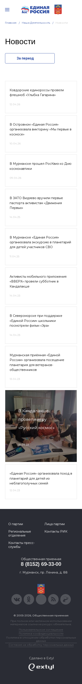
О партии (15, 524)
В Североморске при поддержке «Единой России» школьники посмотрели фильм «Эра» (36, 321)
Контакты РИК (55, 531)
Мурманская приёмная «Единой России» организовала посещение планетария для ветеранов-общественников (37, 362)
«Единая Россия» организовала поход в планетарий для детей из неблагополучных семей (41, 478)
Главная (11, 22)
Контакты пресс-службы (21, 545)
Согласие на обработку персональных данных (41, 644)
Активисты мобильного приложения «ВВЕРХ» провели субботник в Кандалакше (38, 281)
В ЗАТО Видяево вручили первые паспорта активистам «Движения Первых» (36, 203)
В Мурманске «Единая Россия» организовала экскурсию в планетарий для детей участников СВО (40, 242)
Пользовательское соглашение (41, 629)
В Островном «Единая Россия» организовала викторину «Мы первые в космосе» (41, 129)
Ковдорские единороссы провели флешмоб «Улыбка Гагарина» (37, 92)
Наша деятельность (36, 22)
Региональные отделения (19, 533)
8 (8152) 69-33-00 (41, 564)
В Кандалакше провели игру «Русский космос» (36, 419)
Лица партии (54, 524)
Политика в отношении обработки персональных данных (41, 639)
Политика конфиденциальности (41, 633)
